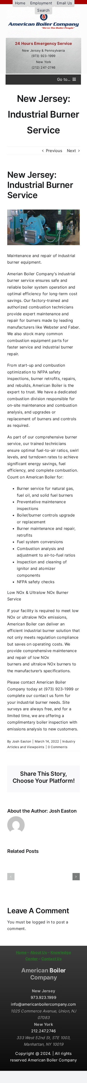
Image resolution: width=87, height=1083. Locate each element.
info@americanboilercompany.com (43, 1004)
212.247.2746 (43, 1030)
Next (71, 150)
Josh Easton (21, 741)
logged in (41, 922)
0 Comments (57, 747)
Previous (54, 150)
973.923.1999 (43, 997)
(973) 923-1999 (43, 56)
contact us (43, 695)
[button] (10, 876)
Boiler (43, 974)
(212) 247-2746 (43, 67)
